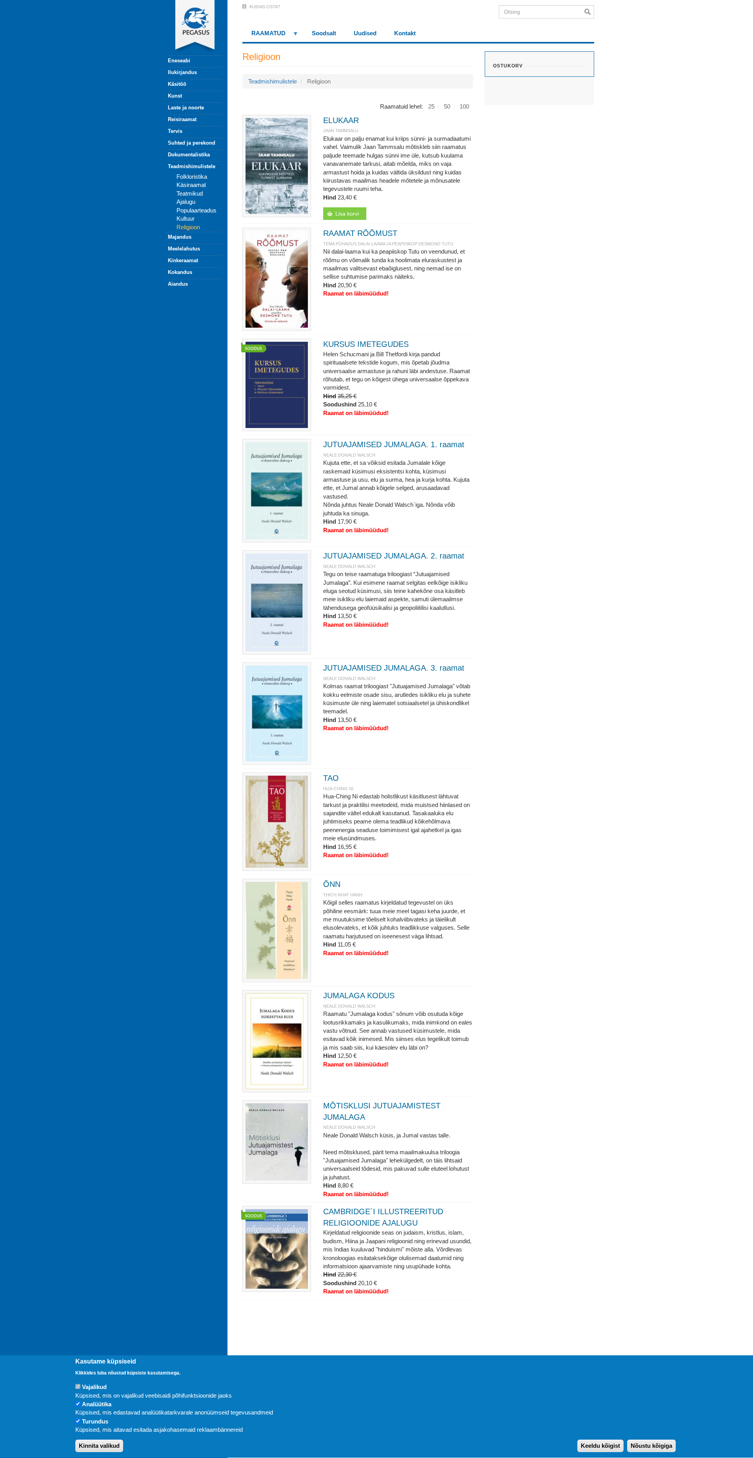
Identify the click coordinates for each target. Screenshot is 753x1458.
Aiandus (178, 284)
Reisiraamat (182, 119)
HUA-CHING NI (338, 788)
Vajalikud (94, 1387)
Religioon (188, 227)
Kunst (175, 96)
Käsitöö (177, 84)
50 (447, 106)
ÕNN (331, 884)
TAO (331, 778)
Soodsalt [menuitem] (324, 33)
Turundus (95, 1421)
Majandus (179, 237)
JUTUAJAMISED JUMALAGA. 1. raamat (393, 444)
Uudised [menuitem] (365, 33)
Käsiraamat (191, 184)
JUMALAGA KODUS (359, 995)
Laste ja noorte (186, 108)
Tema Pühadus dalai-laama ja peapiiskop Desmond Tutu (388, 243)
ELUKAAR (341, 120)
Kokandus (180, 272)
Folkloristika (191, 176)
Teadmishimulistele (191, 166)
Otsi (589, 12)
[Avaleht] (190, 27)
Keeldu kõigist (600, 1446)
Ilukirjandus (182, 72)
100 (464, 106)
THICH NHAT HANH (342, 894)
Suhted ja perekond (191, 143)
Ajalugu (185, 201)
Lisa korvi (347, 213)
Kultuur (185, 218)
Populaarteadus (196, 210)
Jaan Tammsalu (340, 130)
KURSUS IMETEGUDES (366, 344)
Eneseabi (179, 60)
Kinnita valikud (99, 1446)
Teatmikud (189, 193)
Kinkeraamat (183, 260)
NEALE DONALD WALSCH (349, 455)
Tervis (175, 131)
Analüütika (96, 1404)
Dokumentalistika (189, 155)
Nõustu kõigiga (651, 1446)
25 (431, 106)
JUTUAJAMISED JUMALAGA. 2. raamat (393, 555)
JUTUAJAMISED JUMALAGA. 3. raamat (393, 668)
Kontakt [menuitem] (405, 33)
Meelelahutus (184, 249)
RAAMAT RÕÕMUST (360, 233)
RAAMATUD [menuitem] (264, 36)
